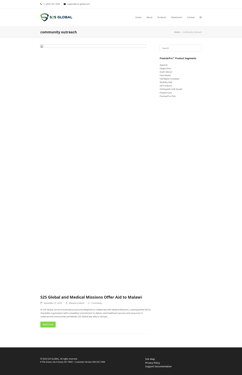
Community (96, 303)
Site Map (150, 359)
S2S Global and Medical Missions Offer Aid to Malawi (91, 297)
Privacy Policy (155, 363)
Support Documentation (161, 366)
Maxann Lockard (76, 303)
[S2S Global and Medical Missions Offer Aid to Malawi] (93, 167)
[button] (200, 17)
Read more (48, 324)
